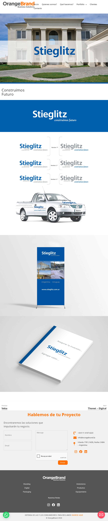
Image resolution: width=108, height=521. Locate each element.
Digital (26, 488)
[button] (6, 515)
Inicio (36, 4)
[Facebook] (80, 451)
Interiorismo (81, 484)
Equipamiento (81, 492)
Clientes (93, 4)
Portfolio (80, 4)
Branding (27, 484)
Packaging (27, 492)
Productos (81, 488)
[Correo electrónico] (101, 514)
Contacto (38, 8)
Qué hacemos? (66, 4)
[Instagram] (75, 451)
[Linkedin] (85, 451)
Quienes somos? (49, 4)
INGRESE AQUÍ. (77, 515)
